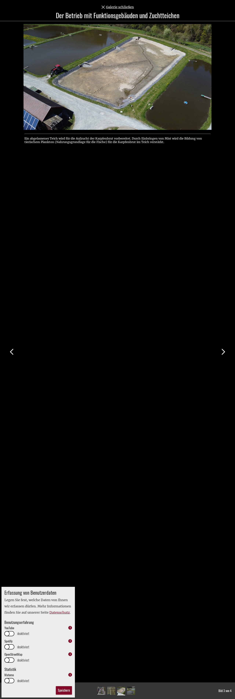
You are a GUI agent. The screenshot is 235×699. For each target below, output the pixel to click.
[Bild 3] (121, 691)
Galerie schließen (120, 7)
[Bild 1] (101, 691)
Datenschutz (59, 612)
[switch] (9, 633)
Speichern (64, 690)
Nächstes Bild (223, 351)
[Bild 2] (111, 691)
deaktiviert (23, 633)
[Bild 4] (131, 691)
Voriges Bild (12, 351)
